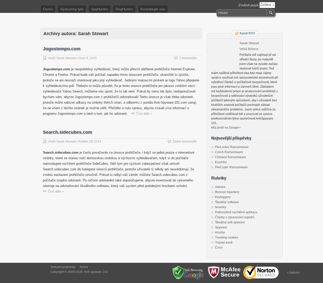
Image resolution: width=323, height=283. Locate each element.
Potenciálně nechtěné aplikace (236, 212)
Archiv (83, 267)
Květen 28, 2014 (90, 141)
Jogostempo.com (61, 48)
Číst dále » (144, 113)
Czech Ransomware (229, 152)
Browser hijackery (227, 192)
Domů (48, 9)
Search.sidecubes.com (67, 132)
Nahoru (294, 272)
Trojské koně (224, 242)
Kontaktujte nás (153, 9)
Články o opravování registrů (234, 217)
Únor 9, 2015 (88, 58)
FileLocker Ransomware (232, 147)
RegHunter (124, 9)
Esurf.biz (221, 162)
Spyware (221, 227)
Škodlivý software (227, 202)
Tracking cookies (226, 237)
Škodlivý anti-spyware (230, 222)
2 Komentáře (188, 58)
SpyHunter (99, 9)
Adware (220, 187)
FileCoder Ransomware (231, 167)
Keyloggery (223, 197)
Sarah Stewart (66, 58)
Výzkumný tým (72, 9)
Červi (218, 247)
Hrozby (220, 232)
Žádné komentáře (185, 141)
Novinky (220, 207)
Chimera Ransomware (230, 157)
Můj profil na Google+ (226, 127)
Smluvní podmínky (63, 267)
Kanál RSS (247, 33)
